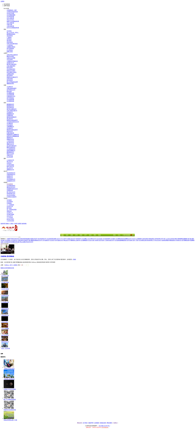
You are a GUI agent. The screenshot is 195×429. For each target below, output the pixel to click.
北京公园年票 (10, 18)
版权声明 (91, 422)
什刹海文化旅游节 (11, 196)
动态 (67, 235)
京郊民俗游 (10, 190)
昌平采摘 (129, 240)
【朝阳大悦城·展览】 (9, 368)
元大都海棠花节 (11, 149)
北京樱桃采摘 (10, 93)
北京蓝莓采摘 (10, 99)
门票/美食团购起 (128, 235)
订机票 (15, 223)
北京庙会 (9, 31)
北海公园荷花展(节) (12, 110)
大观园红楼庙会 (11, 46)
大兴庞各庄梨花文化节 (13, 121)
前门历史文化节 (11, 192)
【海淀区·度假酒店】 (9, 379)
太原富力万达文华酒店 (10, 389)
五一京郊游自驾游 (11, 209)
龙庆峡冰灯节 (10, 62)
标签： (2, 262)
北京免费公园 (142, 240)
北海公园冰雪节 (11, 66)
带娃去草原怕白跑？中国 (10, 420)
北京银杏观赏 (10, 165)
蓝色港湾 (78, 238)
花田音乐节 (10, 177)
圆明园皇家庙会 (11, 34)
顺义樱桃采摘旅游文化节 (35, 240)
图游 (99, 235)
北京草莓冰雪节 (11, 69)
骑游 (81, 235)
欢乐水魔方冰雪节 (11, 72)
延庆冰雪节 (10, 67)
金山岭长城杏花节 (11, 145)
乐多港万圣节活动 (99, 240)
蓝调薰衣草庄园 (15, 242)
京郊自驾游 (145, 238)
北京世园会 (8, 240)
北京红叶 (9, 163)
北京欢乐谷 (16, 238)
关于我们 (85, 422)
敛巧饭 (189, 238)
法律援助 (96, 422)
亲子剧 (11, 238)
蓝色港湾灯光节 (11, 193)
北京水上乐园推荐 (137, 238)
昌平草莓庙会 (10, 48)
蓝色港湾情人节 (150, 240)
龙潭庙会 (9, 39)
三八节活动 (10, 217)
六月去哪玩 (84, 238)
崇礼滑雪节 (10, 75)
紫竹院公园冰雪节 (11, 64)
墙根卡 (7, 223)
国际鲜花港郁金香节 (12, 120)
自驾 (76, 235)
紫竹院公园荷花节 (11, 109)
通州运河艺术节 (11, 187)
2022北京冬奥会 (11, 195)
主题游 (2, 1)
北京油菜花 (10, 125)
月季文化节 (10, 155)
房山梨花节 (10, 118)
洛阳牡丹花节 (33, 238)
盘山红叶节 (10, 168)
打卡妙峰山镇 (5, 302)
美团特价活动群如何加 (10, 409)
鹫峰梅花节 (10, 137)
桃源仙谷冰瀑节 (11, 70)
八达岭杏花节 (10, 141)
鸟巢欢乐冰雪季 (11, 58)
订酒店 (11, 223)
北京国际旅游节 (11, 185)
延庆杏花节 (10, 131)
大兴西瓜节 (10, 86)
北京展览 (112, 238)
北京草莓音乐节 (11, 179)
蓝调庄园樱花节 (11, 150)
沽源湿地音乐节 (11, 174)
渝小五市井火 (5, 335)
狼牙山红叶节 (10, 166)
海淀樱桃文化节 (127, 238)
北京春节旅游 (10, 214)
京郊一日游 (135, 240)
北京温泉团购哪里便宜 (121, 240)
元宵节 (65, 238)
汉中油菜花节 (46, 240)
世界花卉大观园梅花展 (13, 136)
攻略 (71, 235)
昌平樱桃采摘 (185, 240)
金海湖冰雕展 (165, 240)
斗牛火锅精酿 (5, 328)
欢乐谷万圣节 (10, 219)
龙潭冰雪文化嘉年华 (12, 54)
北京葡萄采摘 (10, 101)
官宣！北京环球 (5, 348)
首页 (62, 235)
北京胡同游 (10, 184)
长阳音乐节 (10, 176)
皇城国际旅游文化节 (12, 188)
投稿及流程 (103, 422)
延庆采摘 (9, 91)
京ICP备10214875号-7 (104, 425)
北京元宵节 (10, 216)
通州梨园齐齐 (5, 341)
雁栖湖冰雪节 (10, 83)
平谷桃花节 (10, 112)
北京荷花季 (10, 157)
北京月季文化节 (91, 238)
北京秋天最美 (5, 289)
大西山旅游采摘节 (11, 88)
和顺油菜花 (172, 240)
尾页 (16, 265)
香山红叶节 (10, 161)
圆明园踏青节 (10, 152)
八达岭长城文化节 (109, 240)
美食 (114, 235)
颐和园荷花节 (10, 106)
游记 (90, 235)
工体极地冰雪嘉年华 (12, 61)
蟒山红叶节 (67, 240)
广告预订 (115, 422)
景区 (95, 235)
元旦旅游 (9, 200)
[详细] (74, 259)
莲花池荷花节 (10, 107)
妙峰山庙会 (10, 51)
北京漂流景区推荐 (51, 238)
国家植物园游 (5, 308)
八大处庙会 (10, 45)
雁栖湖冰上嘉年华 (75, 240)
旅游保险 (24, 223)
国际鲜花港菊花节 (11, 117)
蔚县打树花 (174, 238)
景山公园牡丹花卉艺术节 (26, 242)
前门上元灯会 (167, 238)
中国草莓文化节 (11, 96)
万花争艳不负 (5, 315)
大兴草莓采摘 (7, 242)
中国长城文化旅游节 (22, 240)
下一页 (13, 265)
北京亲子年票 (10, 13)
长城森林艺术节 (11, 180)
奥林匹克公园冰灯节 (12, 77)
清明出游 (9, 211)
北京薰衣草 (10, 123)
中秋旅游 (9, 203)
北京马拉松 (99, 238)
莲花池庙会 (10, 42)
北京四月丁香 (5, 275)
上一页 (9, 265)
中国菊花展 (10, 115)
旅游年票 (3, 223)
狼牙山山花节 (10, 153)
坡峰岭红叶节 (10, 169)
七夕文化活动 (10, 220)
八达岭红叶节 (10, 160)
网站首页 (79, 422)
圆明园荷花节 (10, 104)
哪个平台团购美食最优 (10, 399)
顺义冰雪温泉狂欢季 (12, 82)
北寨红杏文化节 (71, 238)
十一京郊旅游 (10, 204)
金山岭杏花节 (10, 142)
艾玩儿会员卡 (10, 19)
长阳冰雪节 (10, 78)
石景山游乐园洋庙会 (12, 43)
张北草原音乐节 (11, 173)
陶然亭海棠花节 (11, 147)
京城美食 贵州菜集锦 (7, 256)
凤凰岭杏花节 (10, 139)
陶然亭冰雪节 (10, 56)
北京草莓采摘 (10, 94)
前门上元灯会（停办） (13, 32)
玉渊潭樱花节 (10, 126)
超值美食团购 (26, 238)
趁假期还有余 (5, 295)
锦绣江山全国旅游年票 (13, 21)
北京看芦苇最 (5, 282)
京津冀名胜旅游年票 (12, 11)
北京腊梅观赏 (84, 240)
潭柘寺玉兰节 (10, 144)
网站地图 (109, 422)
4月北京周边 (4, 322)
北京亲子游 (10, 206)
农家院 (19, 223)
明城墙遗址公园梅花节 (13, 134)
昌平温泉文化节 (59, 240)
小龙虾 (21, 238)
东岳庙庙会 (10, 35)
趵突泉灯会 (179, 240)
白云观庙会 (10, 50)
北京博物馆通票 (11, 15)
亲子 (85, 235)
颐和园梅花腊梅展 (182, 238)
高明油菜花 (151, 238)
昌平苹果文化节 (11, 90)
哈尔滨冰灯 (158, 240)
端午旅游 (9, 208)
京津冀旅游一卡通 (11, 10)
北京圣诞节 (10, 201)
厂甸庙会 (9, 37)
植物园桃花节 (10, 113)
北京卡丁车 (60, 238)
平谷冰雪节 (10, 59)
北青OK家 (9, 24)
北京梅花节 (10, 128)
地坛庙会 (9, 40)
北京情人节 (10, 212)
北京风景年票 (10, 16)
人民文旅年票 (10, 26)
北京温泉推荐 (106, 238)
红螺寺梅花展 (10, 133)
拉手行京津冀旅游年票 (13, 27)
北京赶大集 (91, 240)
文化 (119, 235)
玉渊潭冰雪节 (10, 74)
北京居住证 (14, 240)
